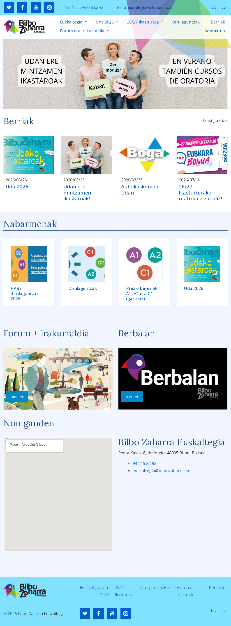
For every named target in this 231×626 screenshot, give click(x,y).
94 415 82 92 (92, 7)
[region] (115, 74)
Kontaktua (215, 30)
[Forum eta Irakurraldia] (58, 379)
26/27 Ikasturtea (143, 22)
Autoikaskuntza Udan (139, 189)
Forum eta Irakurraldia (82, 30)
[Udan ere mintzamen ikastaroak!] (86, 155)
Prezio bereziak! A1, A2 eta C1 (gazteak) (142, 293)
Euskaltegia (71, 22)
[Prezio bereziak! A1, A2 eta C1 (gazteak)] (144, 264)
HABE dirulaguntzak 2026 (25, 293)
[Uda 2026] (29, 155)
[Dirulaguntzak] (87, 264)
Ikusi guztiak (215, 120)
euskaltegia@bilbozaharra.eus (151, 7)
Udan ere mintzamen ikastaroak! (77, 192)
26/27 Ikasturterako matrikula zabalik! (200, 192)
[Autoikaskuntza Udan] (144, 155)
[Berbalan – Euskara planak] (172, 379)
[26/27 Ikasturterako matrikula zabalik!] (202, 155)
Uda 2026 (105, 22)
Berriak (218, 22)
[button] (115, 74)
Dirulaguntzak (186, 22)
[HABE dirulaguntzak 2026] (29, 264)
